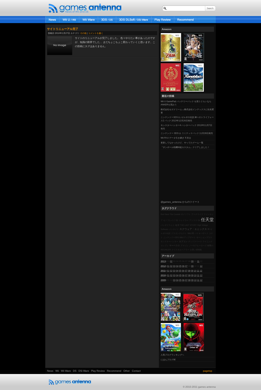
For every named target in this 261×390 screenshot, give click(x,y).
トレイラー (184, 220)
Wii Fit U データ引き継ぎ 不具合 (176, 138)
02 (171, 261)
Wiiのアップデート (188, 237)
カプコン (183, 241)
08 (189, 271)
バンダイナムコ (167, 225)
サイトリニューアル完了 (62, 28)
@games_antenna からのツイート (180, 201)
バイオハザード (201, 233)
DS (107, 19)
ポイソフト (186, 214)
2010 (163, 275)
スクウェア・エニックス (193, 229)
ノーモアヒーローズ (198, 245)
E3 (177, 220)
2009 (163, 280)
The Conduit (175, 214)
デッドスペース (195, 241)
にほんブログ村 (168, 360)
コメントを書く (95, 33)
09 (192, 261)
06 (183, 266)
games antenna (85, 8)
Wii (69, 19)
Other (126, 370)
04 (177, 266)
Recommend (185, 19)
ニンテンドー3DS (171, 237)
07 (186, 266)
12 (201, 266)
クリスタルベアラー (180, 250)
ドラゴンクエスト (179, 233)
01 (168, 266)
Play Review (162, 19)
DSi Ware (133, 19)
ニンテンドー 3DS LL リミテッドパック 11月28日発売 (187, 133)
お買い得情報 (196, 250)
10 (195, 271)
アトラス (193, 220)
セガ (177, 225)
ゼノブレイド (169, 220)
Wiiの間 (190, 233)
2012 (163, 266)
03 (174, 266)
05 (180, 266)
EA (199, 220)
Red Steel (165, 214)
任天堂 (207, 219)
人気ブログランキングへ (172, 355)
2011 (163, 271)
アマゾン (184, 245)
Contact (136, 370)
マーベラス (174, 245)
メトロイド (174, 229)
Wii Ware (88, 19)
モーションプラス (204, 237)
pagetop (207, 370)
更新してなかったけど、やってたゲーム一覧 (182, 143)
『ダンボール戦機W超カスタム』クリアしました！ (185, 147)
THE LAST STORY (188, 225)
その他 (83, 33)
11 (198, 261)
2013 (163, 261)
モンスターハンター (169, 241)
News (52, 19)
